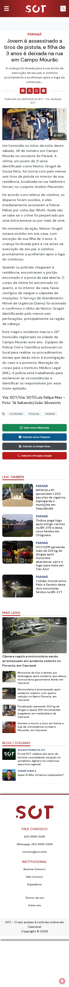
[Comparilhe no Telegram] (43, 91)
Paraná (35, 34)
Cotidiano (16, 413)
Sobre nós (34, 905)
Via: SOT (9, 397)
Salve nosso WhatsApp (36, 427)
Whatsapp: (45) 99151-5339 (35, 844)
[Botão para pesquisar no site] (63, 8)
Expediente (34, 884)
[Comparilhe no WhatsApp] (37, 91)
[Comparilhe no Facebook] (23, 91)
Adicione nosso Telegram (36, 437)
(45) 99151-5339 (34, 836)
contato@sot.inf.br (34, 852)
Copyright (28, 931)
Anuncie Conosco (34, 869)
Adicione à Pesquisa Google (36, 455)
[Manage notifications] (62, 981)
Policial (34, 413)
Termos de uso (34, 897)
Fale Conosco (34, 876)
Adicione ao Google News (36, 446)
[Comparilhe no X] (30, 91)
